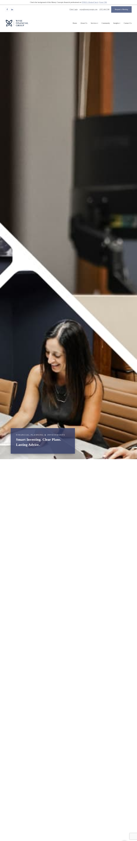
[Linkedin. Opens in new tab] (12, 9)
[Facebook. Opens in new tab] (7, 9)
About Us (83, 23)
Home (75, 23)
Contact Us (128, 23)
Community (106, 23)
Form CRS (103, 2)
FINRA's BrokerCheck (90, 2)
